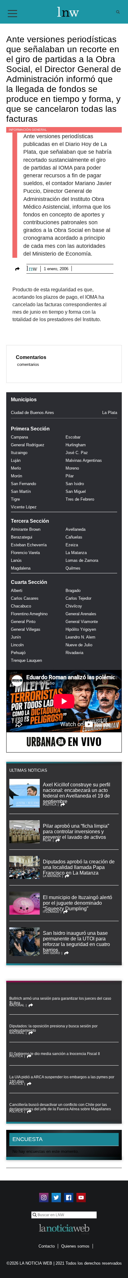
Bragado (73, 590)
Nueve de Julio (79, 645)
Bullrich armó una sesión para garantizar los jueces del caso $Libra (60, 1000)
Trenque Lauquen (26, 660)
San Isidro (75, 483)
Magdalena (20, 568)
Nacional (16, 1005)
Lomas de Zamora (82, 560)
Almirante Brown (25, 529)
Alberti (16, 590)
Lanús (16, 560)
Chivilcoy (74, 606)
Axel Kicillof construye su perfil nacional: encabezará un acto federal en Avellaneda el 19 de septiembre (76, 793)
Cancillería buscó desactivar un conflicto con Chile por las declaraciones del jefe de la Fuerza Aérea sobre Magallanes (60, 1107)
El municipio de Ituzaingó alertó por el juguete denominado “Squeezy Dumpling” (77, 903)
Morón (16, 476)
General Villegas (25, 629)
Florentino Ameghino (29, 614)
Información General (28, 129)
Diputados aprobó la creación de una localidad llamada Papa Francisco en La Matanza (79, 867)
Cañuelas (74, 537)
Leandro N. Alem (80, 637)
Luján (16, 460)
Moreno (72, 468)
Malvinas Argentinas (84, 460)
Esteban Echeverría (29, 545)
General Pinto (23, 621)
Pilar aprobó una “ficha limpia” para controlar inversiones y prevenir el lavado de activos (76, 831)
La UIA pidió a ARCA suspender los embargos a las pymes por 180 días (61, 1079)
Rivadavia (74, 652)
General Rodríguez (27, 445)
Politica (49, 804)
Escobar (73, 437)
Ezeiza (72, 545)
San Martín (21, 491)
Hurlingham (76, 445)
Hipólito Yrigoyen (81, 629)
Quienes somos (75, 1246)
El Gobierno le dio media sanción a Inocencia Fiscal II (54, 1054)
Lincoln (17, 645)
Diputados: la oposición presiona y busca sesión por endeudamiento (53, 1028)
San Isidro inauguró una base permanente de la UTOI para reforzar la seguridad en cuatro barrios (76, 941)
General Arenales (81, 614)
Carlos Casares (25, 598)
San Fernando (23, 483)
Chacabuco (21, 606)
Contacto (47, 1246)
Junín (16, 637)
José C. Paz (77, 452)
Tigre (15, 499)
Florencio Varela (25, 552)
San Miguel (76, 491)
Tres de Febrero (80, 499)
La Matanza (76, 552)
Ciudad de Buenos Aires (32, 412)
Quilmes (73, 568)
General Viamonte (82, 621)
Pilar (70, 476)
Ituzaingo (19, 452)
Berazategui (21, 537)
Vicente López (24, 507)
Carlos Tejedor (78, 598)
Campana (19, 437)
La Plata (109, 412)
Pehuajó (18, 652)
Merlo (16, 468)
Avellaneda (75, 529)
